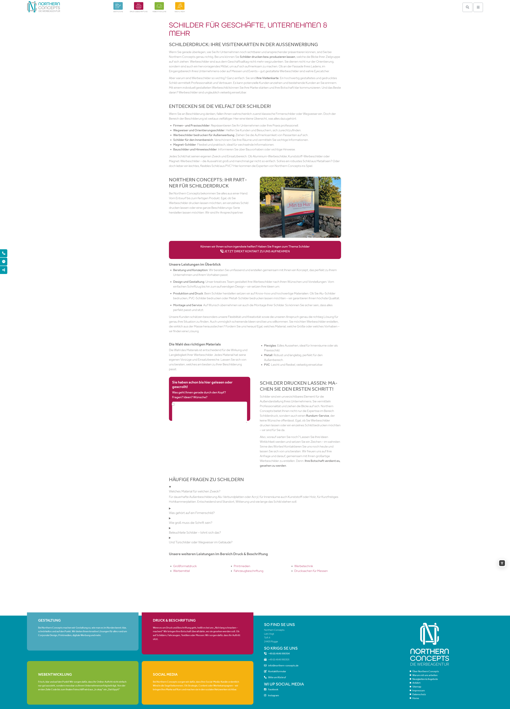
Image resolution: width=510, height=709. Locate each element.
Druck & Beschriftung (139, 11)
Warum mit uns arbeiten (424, 675)
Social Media (180, 11)
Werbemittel (181, 571)
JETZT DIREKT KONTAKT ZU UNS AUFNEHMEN (257, 251)
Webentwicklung (159, 11)
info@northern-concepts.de (283, 665)
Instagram (273, 695)
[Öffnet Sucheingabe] (467, 7)
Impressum (418, 690)
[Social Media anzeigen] (3, 270)
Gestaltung (118, 11)
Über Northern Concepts (425, 671)
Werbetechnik (303, 566)
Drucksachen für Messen (311, 571)
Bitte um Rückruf (277, 677)
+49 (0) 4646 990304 (279, 653)
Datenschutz (419, 694)
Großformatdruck (185, 566)
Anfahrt (416, 682)
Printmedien (242, 566)
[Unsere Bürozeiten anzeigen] (3, 262)
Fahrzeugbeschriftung (248, 571)
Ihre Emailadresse (209, 423)
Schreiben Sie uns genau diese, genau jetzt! (209, 412)
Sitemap (416, 686)
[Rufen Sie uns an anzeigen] (3, 253)
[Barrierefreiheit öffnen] (502, 563)
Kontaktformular (277, 671)
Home (415, 698)
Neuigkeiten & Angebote (425, 679)
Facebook (273, 689)
